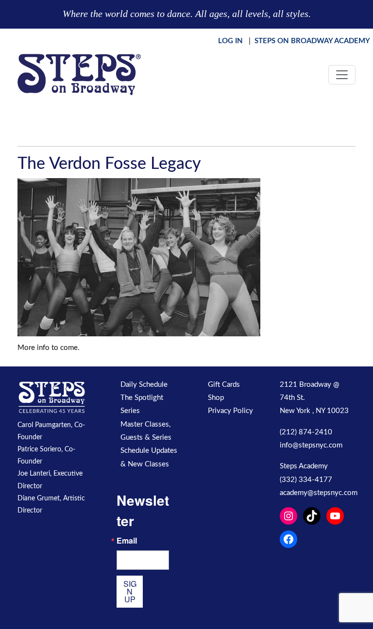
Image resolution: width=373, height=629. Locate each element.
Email (127, 541)
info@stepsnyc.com (311, 445)
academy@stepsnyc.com (318, 493)
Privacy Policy (230, 410)
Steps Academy (304, 466)
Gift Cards (224, 384)
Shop (216, 397)
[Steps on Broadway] (79, 74)
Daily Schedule (144, 384)
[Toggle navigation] (342, 74)
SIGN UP (129, 591)
